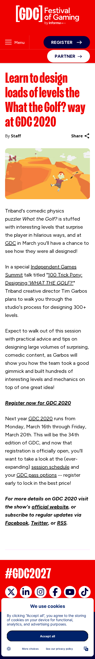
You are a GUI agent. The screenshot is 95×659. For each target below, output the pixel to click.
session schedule (50, 467)
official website (50, 507)
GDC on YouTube (70, 592)
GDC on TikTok (85, 592)
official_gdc (11, 592)
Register (61, 42)
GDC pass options (36, 475)
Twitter (39, 523)
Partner (65, 56)
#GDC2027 (28, 573)
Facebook (16, 523)
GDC (10, 243)
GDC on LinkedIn (26, 592)
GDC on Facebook (55, 592)
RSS (61, 523)
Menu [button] (19, 42)
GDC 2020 (40, 418)
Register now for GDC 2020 (38, 403)
